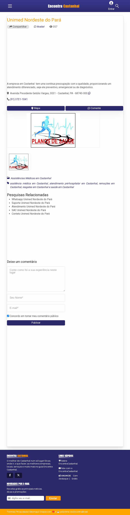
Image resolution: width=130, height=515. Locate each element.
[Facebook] (10, 475)
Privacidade (22, 512)
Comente (96, 108)
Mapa (37, 108)
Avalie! (41, 26)
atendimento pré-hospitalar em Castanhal (73, 183)
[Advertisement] (65, 57)
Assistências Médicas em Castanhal (31, 178)
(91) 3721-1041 (19, 99)
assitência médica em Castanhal (29, 183)
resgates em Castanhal (35, 187)
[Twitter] (18, 475)
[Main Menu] (10, 6)
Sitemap (34, 512)
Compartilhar (19, 26)
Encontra (63, 6)
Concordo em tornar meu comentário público (34, 316)
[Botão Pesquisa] (117, 6)
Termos (11, 512)
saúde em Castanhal (62, 187)
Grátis (74, 479)
